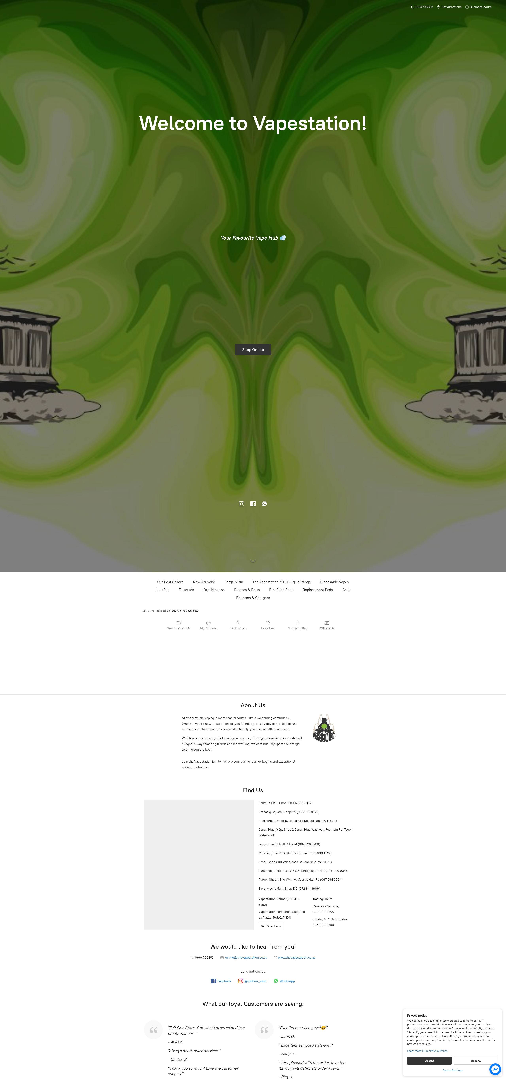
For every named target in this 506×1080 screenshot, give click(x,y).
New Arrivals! (204, 582)
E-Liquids (186, 590)
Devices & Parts (247, 590)
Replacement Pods (318, 590)
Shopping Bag (297, 628)
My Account (208, 628)
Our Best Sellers (170, 582)
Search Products (179, 628)
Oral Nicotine (214, 590)
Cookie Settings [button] (453, 1070)
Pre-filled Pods (281, 590)
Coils (346, 590)
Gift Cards (327, 628)
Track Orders (238, 628)
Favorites (267, 628)
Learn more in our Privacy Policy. (427, 1051)
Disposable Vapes (334, 582)
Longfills (162, 590)
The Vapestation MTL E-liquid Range (281, 582)
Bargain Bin (233, 582)
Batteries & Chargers (253, 598)
